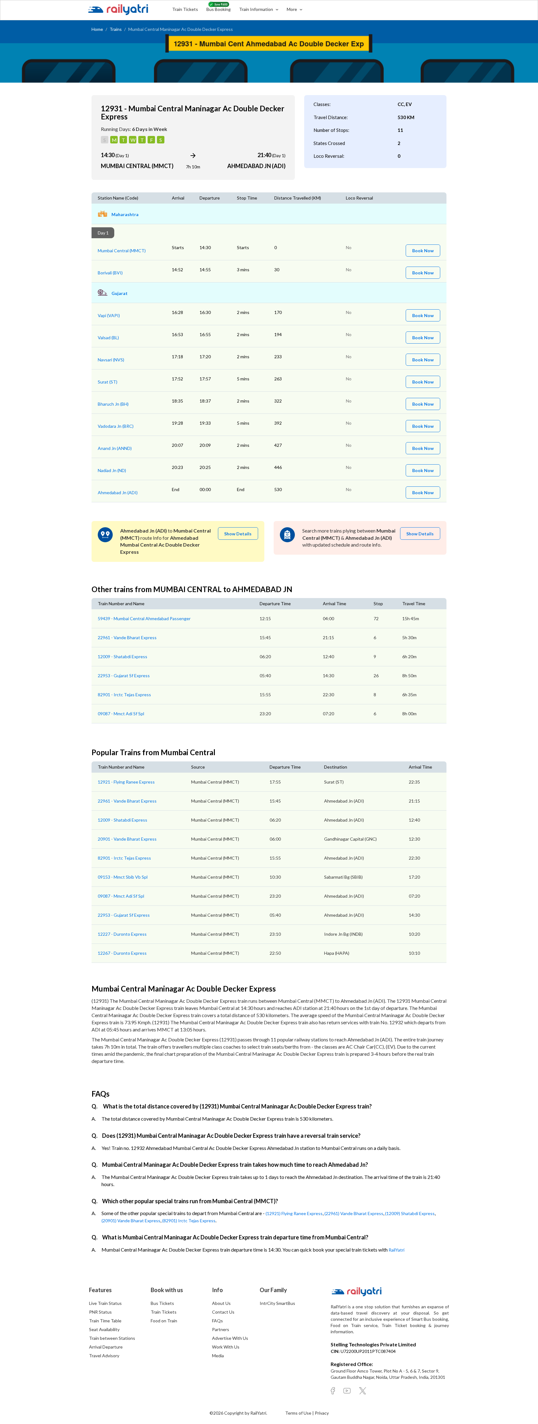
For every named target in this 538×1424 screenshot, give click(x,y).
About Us (221, 1303)
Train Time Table (105, 1320)
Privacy (322, 1413)
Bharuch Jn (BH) (113, 404)
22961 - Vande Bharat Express (127, 637)
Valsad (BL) (108, 337)
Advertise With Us (230, 1338)
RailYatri (396, 1250)
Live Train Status (105, 1303)
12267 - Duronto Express (122, 953)
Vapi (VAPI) (109, 315)
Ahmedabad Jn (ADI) (118, 492)
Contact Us (223, 1312)
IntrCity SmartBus (277, 1303)
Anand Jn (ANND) (115, 448)
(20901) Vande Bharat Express (130, 1220)
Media (218, 1355)
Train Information (256, 9)
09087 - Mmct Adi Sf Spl (121, 713)
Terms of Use (298, 1413)
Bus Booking (218, 9)
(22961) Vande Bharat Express (353, 1213)
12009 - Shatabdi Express (122, 656)
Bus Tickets (162, 1303)
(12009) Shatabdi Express (410, 1213)
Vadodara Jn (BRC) (116, 426)
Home (97, 29)
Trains (116, 29)
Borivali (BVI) (110, 272)
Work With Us (225, 1346)
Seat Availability (104, 1329)
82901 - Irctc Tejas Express (124, 694)
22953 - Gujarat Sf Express (124, 675)
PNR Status (100, 1312)
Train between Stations (112, 1338)
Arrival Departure (106, 1346)
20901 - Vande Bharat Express (127, 839)
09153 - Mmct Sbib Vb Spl (123, 877)
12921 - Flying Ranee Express (126, 781)
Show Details (238, 533)
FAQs (217, 1320)
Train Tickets (185, 9)
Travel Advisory (104, 1355)
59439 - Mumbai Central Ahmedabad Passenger (144, 618)
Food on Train (164, 1320)
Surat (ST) (107, 381)
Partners (220, 1329)
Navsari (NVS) (111, 359)
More (292, 9)
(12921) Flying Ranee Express (294, 1213)
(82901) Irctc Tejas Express (188, 1220)
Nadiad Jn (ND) (112, 470)
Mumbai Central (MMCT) (122, 250)
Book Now (423, 250)
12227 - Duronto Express (122, 934)
